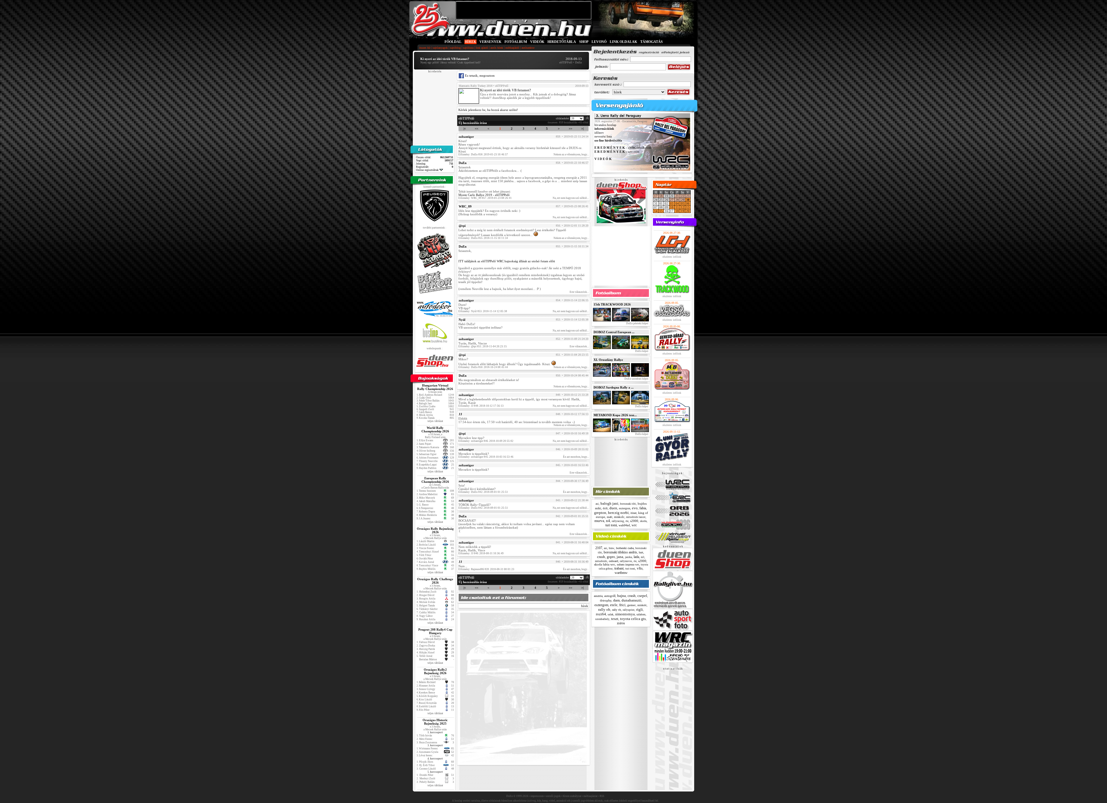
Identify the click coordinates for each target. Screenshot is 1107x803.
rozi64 (601, 614)
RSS (602, 796)
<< (476, 128)
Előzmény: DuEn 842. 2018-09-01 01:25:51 (483, 492)
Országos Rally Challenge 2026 (435, 580)
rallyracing (618, 521)
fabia (642, 508)
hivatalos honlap (605, 125)
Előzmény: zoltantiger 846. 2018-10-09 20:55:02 (485, 441)
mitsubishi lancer (635, 517)
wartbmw (621, 573)
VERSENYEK (490, 42)
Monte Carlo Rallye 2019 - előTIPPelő (484, 195)
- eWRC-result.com (622, 148)
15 (661, 211)
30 (688, 199)
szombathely (602, 619)
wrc (634, 525)
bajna (621, 595)
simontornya (625, 614)
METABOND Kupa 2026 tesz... (615, 415)
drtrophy (605, 600)
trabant (619, 568)
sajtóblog (455, 47)
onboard (613, 561)
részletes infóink (671, 256)
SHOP (583, 42)
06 (688, 203)
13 (688, 207)
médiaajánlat (590, 796)
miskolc (619, 517)
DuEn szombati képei (636, 378)
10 (671, 207)
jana (620, 557)
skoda (643, 521)
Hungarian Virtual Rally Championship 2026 (435, 387)
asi (597, 503)
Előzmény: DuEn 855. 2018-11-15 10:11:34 (483, 238)
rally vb (616, 609)
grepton (600, 512)
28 (677, 199)
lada (636, 557)
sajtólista (468, 47)
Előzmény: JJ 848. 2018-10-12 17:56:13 (481, 405)
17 (656, 196)
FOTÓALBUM (515, 42)
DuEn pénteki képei (637, 323)
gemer (631, 605)
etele (613, 605)
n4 (608, 521)
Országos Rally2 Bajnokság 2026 (435, 671)
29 (682, 199)
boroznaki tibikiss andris (620, 552)
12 (682, 207)
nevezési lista (603, 136)
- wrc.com (616, 151)
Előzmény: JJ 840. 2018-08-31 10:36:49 (481, 553)
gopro (611, 557)
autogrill (609, 595)
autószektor (528, 47)
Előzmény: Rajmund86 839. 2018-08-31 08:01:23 (486, 569)
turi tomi (611, 525)
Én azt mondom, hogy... (576, 456)
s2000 (634, 521)
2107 (598, 548)
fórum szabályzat (572, 796)
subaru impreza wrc (628, 564)
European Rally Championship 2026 (435, 479)
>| (582, 128)
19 (682, 211)
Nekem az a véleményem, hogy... (571, 154)
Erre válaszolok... (579, 292)
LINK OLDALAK (623, 42)
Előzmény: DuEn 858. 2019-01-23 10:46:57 (483, 154)
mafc (609, 517)
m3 (642, 557)
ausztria (598, 595)
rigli (639, 609)
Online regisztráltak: (427, 169)
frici (622, 605)
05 (682, 203)
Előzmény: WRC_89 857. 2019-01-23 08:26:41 (485, 198)
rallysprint (629, 609)
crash (601, 557)
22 (682, 196)
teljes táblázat (435, 421)
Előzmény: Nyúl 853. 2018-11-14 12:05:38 (482, 311)
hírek (584, 606)
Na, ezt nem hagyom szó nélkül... (571, 198)
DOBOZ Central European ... (614, 332)
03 (671, 203)
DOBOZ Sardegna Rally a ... (614, 387)
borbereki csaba (625, 548)
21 (677, 196)
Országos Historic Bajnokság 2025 (435, 721)
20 (688, 211)
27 (671, 199)
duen (613, 508)
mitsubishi (601, 561)
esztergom (624, 508)
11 (677, 207)
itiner (633, 512)
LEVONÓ (599, 42)
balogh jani (609, 503)
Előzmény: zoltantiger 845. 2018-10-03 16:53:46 (485, 456)
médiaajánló (512, 47)
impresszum (537, 796)
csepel (642, 595)
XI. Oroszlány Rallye (608, 359)
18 (661, 196)
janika (628, 557)
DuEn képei (641, 351)
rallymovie (626, 561)
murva (599, 521)
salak (610, 614)
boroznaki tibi (628, 503)
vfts (640, 568)
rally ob (604, 609)
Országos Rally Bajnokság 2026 (435, 530)
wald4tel (624, 525)
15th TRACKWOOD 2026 (612, 304)
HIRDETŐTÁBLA (561, 42)
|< (465, 128)
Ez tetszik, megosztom (479, 75)
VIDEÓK (537, 42)
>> (570, 128)
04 (677, 203)
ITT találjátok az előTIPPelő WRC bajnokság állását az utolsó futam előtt (506, 261)
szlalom (641, 614)
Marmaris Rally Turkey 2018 (475, 85)
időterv (599, 132)
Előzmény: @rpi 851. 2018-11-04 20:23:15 (482, 346)
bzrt (641, 552)
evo (635, 508)
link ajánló (482, 47)
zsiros (621, 623)
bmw (611, 548)
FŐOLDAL (453, 42)
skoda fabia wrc (604, 564)
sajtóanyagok (440, 47)
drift (605, 508)
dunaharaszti (631, 600)
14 (656, 211)
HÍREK (470, 42)
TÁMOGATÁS (651, 42)
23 (688, 196)
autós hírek (496, 47)
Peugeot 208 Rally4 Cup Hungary (435, 631)
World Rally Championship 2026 (435, 429)
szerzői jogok (553, 796)
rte (627, 521)
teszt (614, 619)
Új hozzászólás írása (473, 123)
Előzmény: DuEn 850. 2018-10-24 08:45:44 (483, 367)
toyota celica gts (633, 619)
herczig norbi (618, 512)
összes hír (424, 47)
